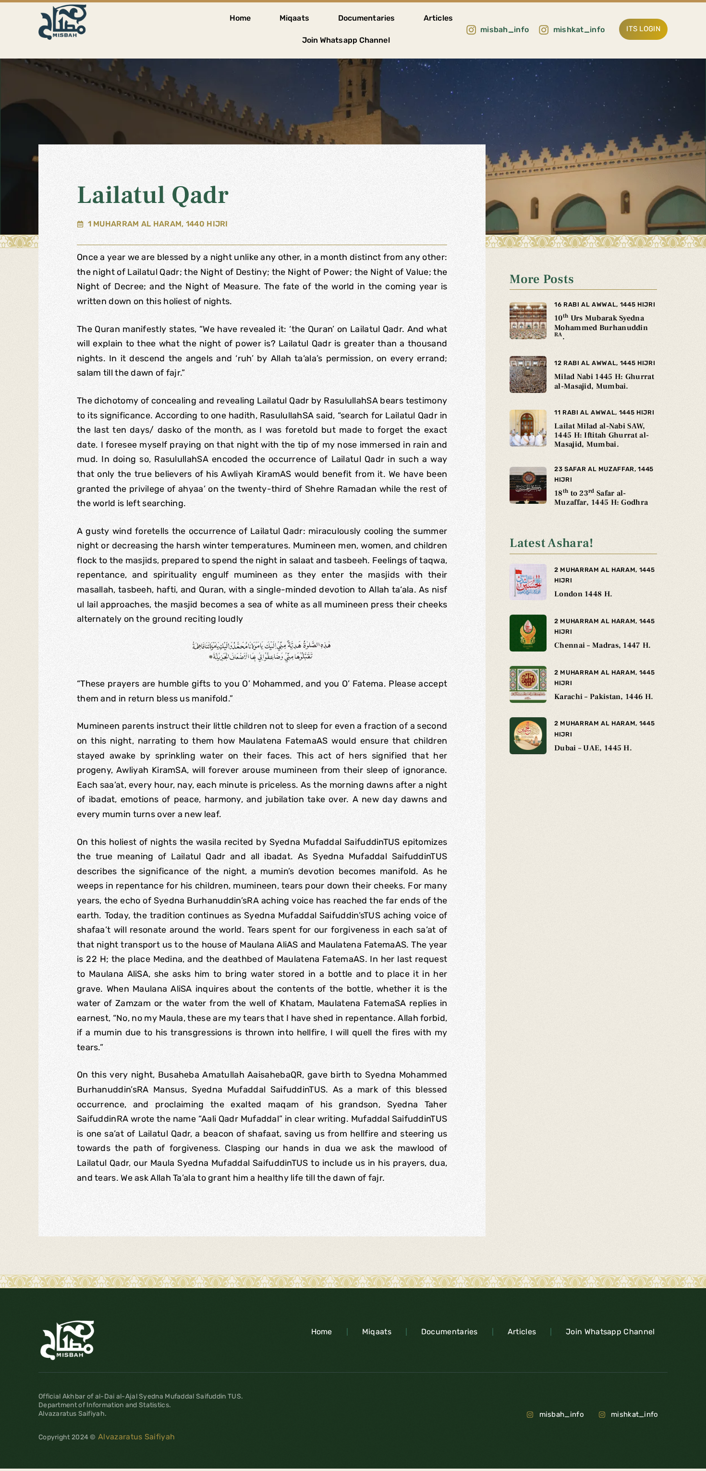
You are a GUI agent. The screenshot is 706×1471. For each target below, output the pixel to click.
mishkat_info (634, 1414)
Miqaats (294, 18)
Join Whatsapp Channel (346, 40)
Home (240, 18)
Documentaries (366, 18)
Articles (438, 18)
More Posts (542, 279)
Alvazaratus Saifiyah (135, 1436)
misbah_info (561, 1414)
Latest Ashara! (551, 543)
